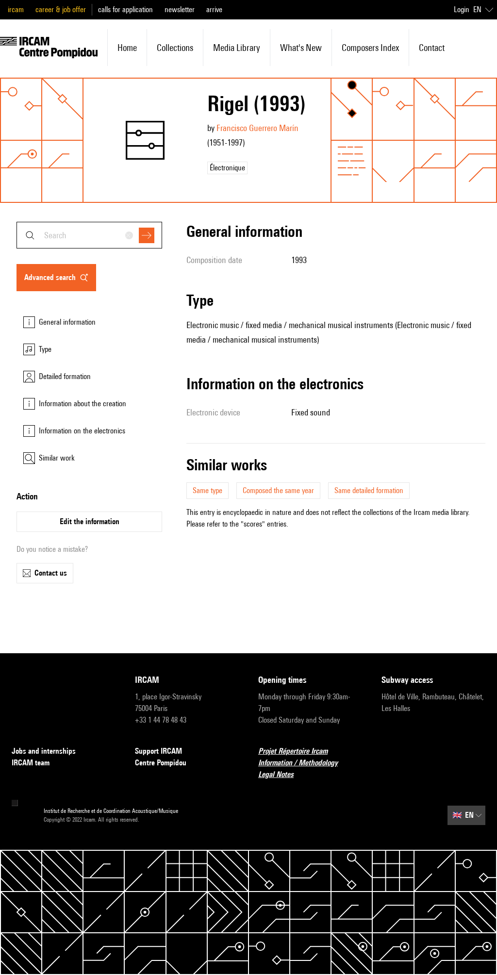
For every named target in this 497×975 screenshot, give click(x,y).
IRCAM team (31, 762)
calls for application (125, 9)
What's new (301, 47)
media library (236, 47)
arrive (214, 9)
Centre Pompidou (160, 762)
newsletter (180, 9)
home (127, 47)
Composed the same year (278, 490)
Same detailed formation (368, 490)
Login (461, 9)
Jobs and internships (44, 751)
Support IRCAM (158, 751)
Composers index (370, 47)
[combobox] (89, 235)
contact (432, 47)
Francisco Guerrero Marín (257, 128)
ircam (16, 9)
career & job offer (60, 9)
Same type (207, 490)
